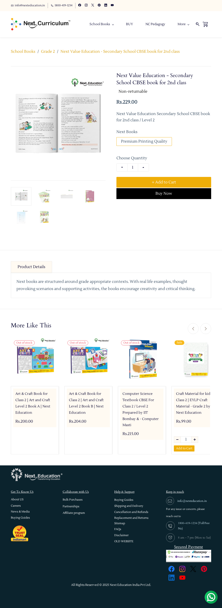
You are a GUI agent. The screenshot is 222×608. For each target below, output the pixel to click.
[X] (193, 569)
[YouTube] (182, 577)
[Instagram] (182, 569)
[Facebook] (171, 569)
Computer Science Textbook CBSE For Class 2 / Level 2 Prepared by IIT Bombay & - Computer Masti (140, 409)
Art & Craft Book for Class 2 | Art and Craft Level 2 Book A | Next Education (32, 403)
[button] (17, 499)
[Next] (205, 328)
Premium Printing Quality (144, 141)
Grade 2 (48, 51)
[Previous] (193, 328)
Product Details (31, 266)
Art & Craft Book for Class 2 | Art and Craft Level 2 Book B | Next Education (86, 403)
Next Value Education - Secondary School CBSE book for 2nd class (120, 51)
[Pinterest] (204, 569)
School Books (23, 51)
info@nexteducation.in (192, 501)
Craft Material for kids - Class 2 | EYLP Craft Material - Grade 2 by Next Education (195, 403)
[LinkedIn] (171, 577)
